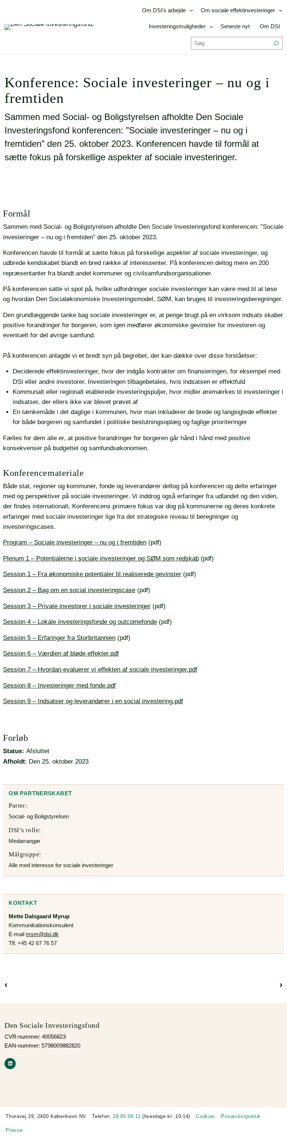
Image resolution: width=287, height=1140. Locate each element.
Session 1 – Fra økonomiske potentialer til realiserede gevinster (92, 574)
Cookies (205, 1116)
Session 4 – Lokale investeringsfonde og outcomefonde (80, 621)
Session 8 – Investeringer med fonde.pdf (59, 685)
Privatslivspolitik (241, 1116)
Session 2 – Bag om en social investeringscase (69, 590)
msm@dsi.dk (42, 934)
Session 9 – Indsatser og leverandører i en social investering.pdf (93, 701)
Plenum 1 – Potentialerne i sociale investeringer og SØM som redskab (101, 558)
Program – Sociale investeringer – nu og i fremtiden (74, 542)
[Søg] (276, 43)
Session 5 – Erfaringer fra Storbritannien (59, 637)
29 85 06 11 (127, 1116)
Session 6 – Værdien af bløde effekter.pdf (61, 653)
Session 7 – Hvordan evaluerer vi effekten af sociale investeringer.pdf (100, 669)
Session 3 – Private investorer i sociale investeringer (77, 606)
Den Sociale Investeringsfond (51, 1025)
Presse (14, 1130)
